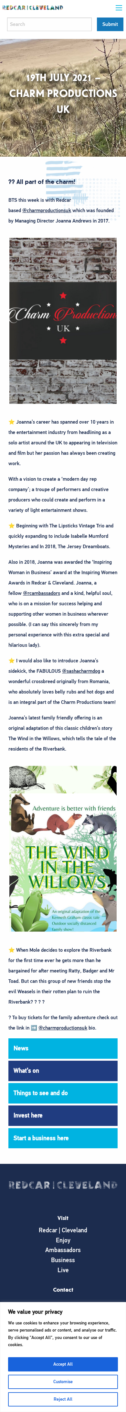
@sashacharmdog (81, 671)
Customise (63, 1381)
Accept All (63, 1364)
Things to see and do (41, 1093)
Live (63, 1270)
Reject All (63, 1399)
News (21, 1048)
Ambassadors (63, 1250)
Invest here (28, 1115)
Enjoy (63, 1240)
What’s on (26, 1070)
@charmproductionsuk (46, 210)
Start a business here (41, 1138)
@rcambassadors (41, 593)
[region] (63, 1357)
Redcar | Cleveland (63, 1230)
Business (63, 1260)
